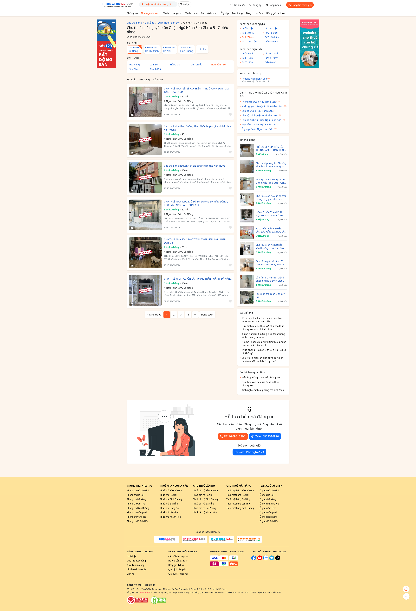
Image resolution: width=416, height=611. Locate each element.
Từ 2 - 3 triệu (248, 32)
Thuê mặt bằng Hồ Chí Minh (240, 490)
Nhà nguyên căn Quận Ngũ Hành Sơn (262, 106)
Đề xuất (131, 79)
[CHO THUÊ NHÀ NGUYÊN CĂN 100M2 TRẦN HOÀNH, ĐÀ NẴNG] (145, 290)
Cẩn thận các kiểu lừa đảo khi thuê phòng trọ (260, 383)
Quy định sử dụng (135, 565)
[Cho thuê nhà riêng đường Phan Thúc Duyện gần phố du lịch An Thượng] (145, 139)
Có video (158, 79)
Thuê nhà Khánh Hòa (170, 516)
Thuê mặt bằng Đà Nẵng (238, 499)
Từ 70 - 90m (248, 62)
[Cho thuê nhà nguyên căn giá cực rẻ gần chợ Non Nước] (145, 177)
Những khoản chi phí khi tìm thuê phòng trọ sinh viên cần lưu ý (264, 343)
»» (195, 314)
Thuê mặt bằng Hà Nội (237, 494)
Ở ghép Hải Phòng (269, 516)
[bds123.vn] (166, 539)
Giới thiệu (131, 556)
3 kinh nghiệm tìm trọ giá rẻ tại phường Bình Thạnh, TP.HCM (263, 335)
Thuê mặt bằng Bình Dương (240, 508)
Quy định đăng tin (177, 569)
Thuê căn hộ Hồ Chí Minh (205, 490)
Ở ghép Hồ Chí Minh (269, 490)
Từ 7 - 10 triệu (272, 37)
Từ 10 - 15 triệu (249, 41)
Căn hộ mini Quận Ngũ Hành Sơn (260, 115)
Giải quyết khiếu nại (178, 573)
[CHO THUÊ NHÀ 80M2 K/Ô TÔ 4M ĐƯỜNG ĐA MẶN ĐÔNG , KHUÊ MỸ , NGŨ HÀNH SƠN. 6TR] (145, 215)
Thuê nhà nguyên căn (174, 485)
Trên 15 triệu (271, 41)
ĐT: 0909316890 (234, 436)
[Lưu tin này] (230, 114)
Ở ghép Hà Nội (267, 494)
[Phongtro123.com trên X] (271, 559)
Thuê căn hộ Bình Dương (205, 499)
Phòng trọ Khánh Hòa (137, 521)
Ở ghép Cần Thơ (267, 508)
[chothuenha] (194, 539)
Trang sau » (207, 314)
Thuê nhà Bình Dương (171, 499)
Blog (248, 13)
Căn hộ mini (191, 13)
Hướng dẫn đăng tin (178, 560)
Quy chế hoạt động (136, 560)
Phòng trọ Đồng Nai (137, 512)
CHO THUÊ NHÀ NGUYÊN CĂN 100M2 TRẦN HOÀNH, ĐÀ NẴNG (198, 278)
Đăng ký (257, 4)
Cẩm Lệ (154, 64)
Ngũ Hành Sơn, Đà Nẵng (179, 101)
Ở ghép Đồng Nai (268, 512)
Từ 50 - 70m (271, 57)
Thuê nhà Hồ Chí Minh (171, 490)
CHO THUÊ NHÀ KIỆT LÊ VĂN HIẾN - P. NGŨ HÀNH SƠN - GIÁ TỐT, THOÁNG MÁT (196, 90)
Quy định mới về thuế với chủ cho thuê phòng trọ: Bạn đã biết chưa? (263, 327)
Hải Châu (175, 64)
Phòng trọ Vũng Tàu (136, 516)
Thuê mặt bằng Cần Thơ (238, 503)
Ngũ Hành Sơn (219, 64)
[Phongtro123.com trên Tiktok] (277, 559)
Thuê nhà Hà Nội (168, 494)
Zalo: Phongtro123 (251, 452)
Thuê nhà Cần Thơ (169, 512)
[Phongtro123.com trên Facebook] (253, 559)
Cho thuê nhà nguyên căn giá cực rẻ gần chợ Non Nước (194, 165)
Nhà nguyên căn (150, 13)
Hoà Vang (134, 64)
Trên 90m (270, 62)
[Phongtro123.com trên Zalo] (265, 559)
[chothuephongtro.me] (249, 539)
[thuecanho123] (221, 539)
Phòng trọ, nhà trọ (139, 485)
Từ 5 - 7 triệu (248, 37)
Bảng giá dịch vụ (275, 13)
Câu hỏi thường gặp (178, 556)
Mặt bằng (237, 13)
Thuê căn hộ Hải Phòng (204, 508)
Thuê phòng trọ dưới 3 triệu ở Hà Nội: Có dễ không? (264, 351)
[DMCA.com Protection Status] (158, 600)
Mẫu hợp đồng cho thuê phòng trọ (261, 377)
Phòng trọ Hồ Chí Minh (138, 490)
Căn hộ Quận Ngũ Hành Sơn (257, 110)
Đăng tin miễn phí (302, 4)
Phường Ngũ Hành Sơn (254, 78)
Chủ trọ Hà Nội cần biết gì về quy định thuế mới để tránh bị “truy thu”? (262, 359)
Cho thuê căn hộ (204, 485)
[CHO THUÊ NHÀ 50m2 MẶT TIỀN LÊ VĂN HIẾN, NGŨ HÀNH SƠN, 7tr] (145, 252)
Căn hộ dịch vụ (209, 13)
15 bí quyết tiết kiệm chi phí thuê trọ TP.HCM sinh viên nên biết (261, 319)
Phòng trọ (132, 13)
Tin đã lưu (239, 4)
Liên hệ (130, 573)
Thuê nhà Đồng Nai (169, 508)
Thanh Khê (156, 69)
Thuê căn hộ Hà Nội (202, 494)
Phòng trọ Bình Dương (138, 508)
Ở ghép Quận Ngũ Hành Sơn (257, 129)
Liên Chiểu (196, 64)
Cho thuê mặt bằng (238, 485)
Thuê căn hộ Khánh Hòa (205, 512)
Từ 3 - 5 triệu (271, 32)
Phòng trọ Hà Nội (135, 494)
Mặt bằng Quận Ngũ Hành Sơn (259, 124)
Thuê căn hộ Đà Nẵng (203, 503)
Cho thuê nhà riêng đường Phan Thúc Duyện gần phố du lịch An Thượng (197, 128)
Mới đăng (144, 79)
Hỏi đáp (258, 13)
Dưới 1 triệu (248, 28)
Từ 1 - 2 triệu (271, 28)
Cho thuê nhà (152, 49)
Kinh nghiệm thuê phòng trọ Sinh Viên (263, 389)
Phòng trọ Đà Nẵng (136, 499)
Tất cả (201, 49)
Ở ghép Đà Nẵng (268, 499)
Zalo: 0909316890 (267, 436)
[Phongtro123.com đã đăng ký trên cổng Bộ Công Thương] (137, 600)
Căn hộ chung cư (171, 13)
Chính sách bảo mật (136, 569)
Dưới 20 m (247, 53)
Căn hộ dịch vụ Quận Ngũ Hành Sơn (261, 119)
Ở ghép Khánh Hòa (269, 521)
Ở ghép (225, 13)
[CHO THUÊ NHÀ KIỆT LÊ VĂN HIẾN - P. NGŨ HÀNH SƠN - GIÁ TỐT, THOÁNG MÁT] (145, 102)
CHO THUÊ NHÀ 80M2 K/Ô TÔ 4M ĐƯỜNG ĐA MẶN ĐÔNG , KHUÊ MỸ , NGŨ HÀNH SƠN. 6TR (196, 203)
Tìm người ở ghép (271, 485)
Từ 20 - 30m (271, 53)
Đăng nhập (275, 4)
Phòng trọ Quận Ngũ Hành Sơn (259, 101)
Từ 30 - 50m (248, 57)
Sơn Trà (133, 69)
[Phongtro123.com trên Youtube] (259, 559)
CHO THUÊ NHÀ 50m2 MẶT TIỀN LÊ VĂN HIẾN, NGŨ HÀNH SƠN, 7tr (195, 241)
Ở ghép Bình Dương (269, 503)
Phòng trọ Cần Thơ (136, 503)
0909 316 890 (145, 592)
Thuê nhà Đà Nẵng (169, 503)
